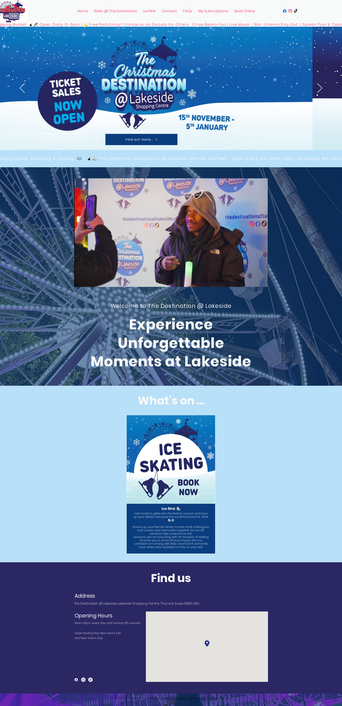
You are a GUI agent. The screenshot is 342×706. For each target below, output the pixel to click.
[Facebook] (284, 11)
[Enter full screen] (262, 281)
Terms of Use (197, 698)
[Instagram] (290, 11)
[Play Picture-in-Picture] (255, 281)
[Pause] (79, 281)
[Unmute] (86, 281)
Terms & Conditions (173, 698)
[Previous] (22, 88)
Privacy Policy (218, 698)
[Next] (319, 88)
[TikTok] (295, 11)
